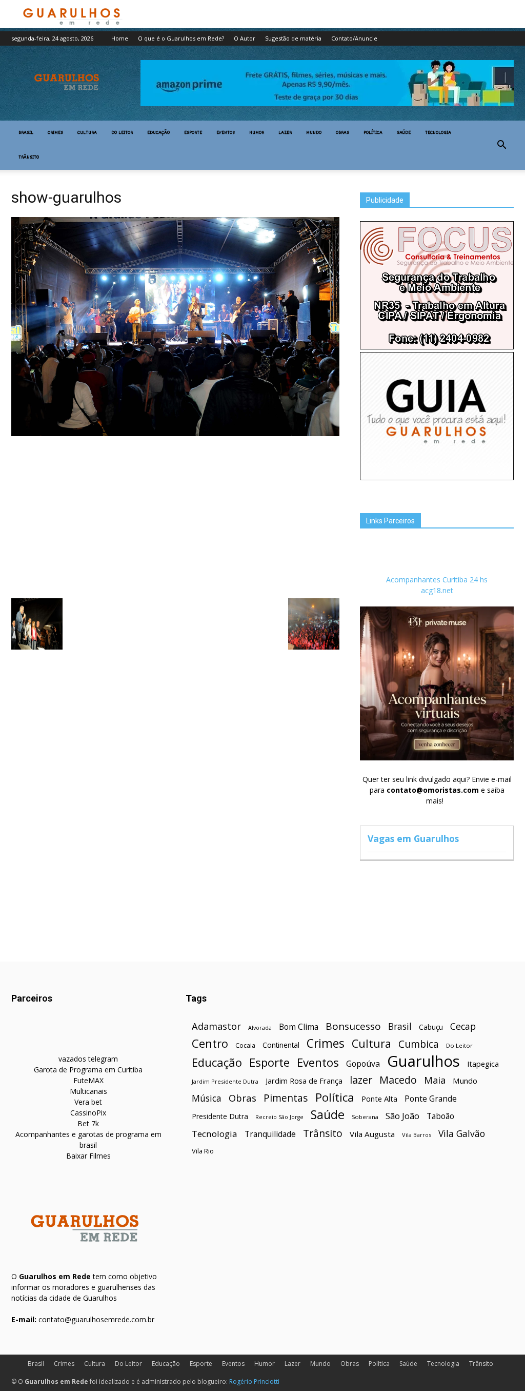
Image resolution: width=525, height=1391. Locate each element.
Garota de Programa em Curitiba (88, 1069)
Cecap (463, 1026)
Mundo (313, 133)
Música (206, 1098)
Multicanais (88, 1091)
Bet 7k (88, 1123)
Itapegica (483, 1064)
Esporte (193, 133)
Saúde (404, 133)
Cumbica (418, 1044)
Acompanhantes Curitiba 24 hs (437, 579)
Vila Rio (203, 1150)
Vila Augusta (372, 1134)
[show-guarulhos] (175, 433)
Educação (158, 133)
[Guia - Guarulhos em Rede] (437, 477)
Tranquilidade (270, 1134)
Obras (342, 133)
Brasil (25, 133)
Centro (210, 1043)
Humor (256, 133)
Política (373, 133)
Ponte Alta (379, 1098)
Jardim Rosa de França (304, 1080)
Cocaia (245, 1045)
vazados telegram (88, 1059)
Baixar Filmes (88, 1156)
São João (402, 1115)
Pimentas (286, 1097)
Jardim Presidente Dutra (225, 1081)
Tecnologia (438, 133)
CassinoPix (88, 1113)
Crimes (55, 133)
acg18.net (437, 590)
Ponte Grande (431, 1098)
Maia (435, 1079)
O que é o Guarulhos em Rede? (181, 38)
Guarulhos (423, 1061)
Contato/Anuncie (354, 38)
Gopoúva (363, 1064)
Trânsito (28, 157)
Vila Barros (416, 1135)
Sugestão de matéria (293, 38)
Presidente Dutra (220, 1116)
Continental (280, 1045)
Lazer (285, 133)
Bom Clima (298, 1027)
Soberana (365, 1117)
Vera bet (88, 1102)
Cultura (87, 133)
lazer (361, 1079)
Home (119, 38)
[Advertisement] (175, 516)
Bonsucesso (353, 1026)
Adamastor (216, 1026)
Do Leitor (122, 133)
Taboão (440, 1116)
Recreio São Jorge (279, 1117)
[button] (501, 145)
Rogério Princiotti (254, 1381)
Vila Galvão (461, 1133)
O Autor (244, 38)
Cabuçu (431, 1027)
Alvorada (260, 1027)
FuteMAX (88, 1080)
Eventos (225, 133)
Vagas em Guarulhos (413, 838)
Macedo (398, 1079)
